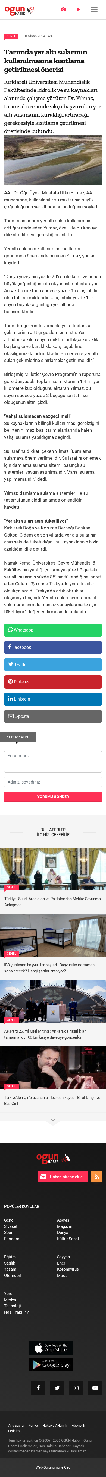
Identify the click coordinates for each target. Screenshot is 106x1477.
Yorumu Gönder (53, 796)
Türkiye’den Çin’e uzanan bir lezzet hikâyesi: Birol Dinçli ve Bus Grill (52, 1100)
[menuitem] (63, 9)
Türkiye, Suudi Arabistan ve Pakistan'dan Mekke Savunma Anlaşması (52, 902)
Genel (11, 36)
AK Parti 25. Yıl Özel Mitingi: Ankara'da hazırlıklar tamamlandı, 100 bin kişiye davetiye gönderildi (44, 1034)
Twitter (20, 664)
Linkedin (21, 699)
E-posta (21, 716)
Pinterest (22, 681)
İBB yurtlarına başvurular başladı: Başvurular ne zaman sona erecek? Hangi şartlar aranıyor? (49, 968)
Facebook (21, 647)
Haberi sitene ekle (66, 1176)
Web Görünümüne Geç (53, 1467)
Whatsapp (23, 630)
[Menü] (94, 9)
